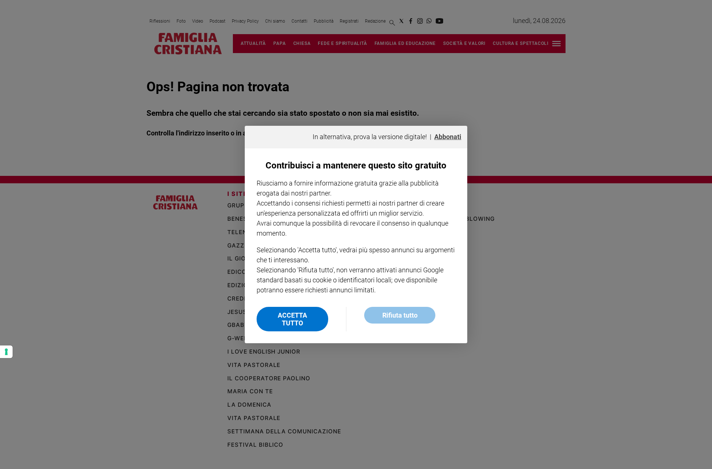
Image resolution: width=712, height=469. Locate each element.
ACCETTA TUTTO (292, 319)
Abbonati (447, 137)
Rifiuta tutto (400, 315)
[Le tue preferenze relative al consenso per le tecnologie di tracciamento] (6, 351)
